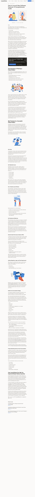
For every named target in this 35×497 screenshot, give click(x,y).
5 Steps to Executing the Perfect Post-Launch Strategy (18, 345)
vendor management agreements (12, 283)
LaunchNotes (10, 384)
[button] (9, 0)
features (22, 26)
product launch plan (18, 71)
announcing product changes (20, 52)
